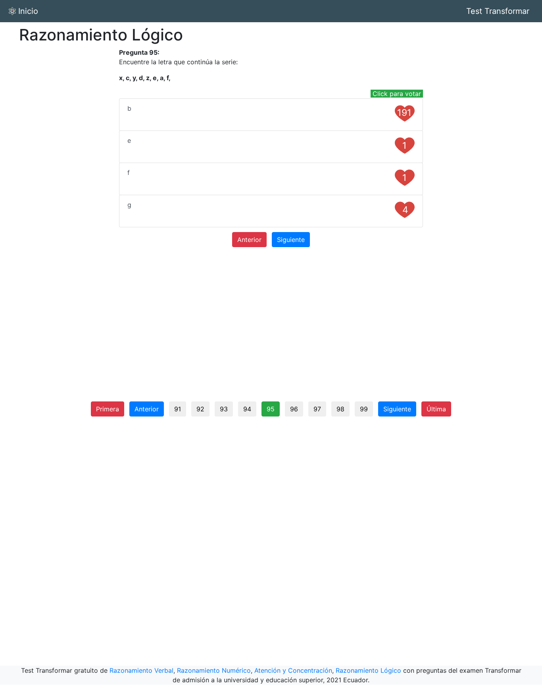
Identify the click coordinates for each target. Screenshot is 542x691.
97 (317, 409)
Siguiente (291, 240)
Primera (107, 409)
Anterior (249, 240)
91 (177, 409)
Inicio (28, 11)
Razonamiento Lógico (368, 670)
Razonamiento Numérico (214, 670)
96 (294, 409)
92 (200, 409)
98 (340, 409)
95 (271, 409)
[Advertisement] (68, 167)
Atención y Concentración (293, 670)
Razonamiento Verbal (141, 670)
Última (436, 409)
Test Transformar (497, 11)
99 (364, 409)
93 (224, 409)
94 (247, 409)
